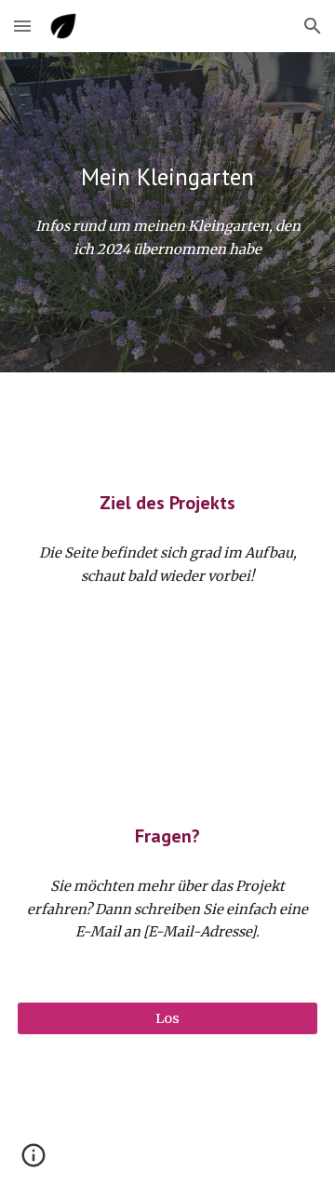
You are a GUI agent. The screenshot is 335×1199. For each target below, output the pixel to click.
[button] (22, 25)
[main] (167, 177)
